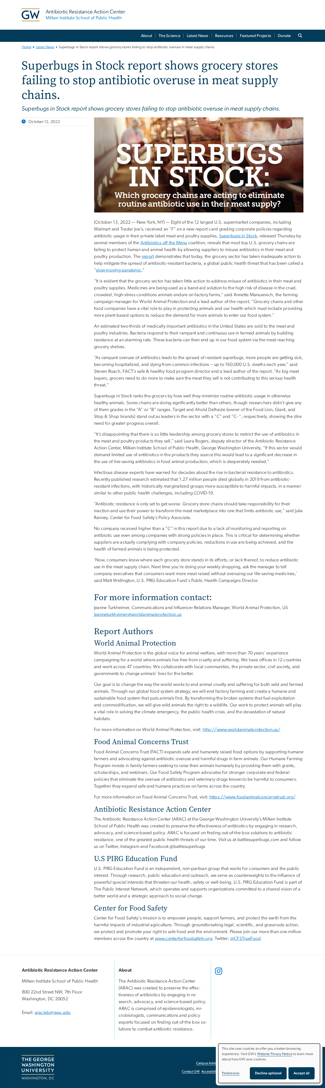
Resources (224, 36)
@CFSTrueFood (245, 938)
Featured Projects (255, 36)
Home (26, 47)
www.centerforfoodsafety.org (184, 938)
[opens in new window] (219, 975)
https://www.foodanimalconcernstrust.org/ (252, 797)
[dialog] (269, 1063)
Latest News (197, 36)
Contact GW (191, 1071)
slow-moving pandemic (118, 270)
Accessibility (210, 1071)
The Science (169, 36)
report (148, 256)
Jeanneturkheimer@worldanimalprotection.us (138, 614)
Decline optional (268, 1073)
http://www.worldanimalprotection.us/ (241, 729)
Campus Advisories (210, 1063)
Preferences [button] (231, 1073)
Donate (284, 36)
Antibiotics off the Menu (163, 243)
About (146, 36)
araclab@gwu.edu (53, 1012)
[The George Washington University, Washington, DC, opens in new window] (38, 1067)
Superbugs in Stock (238, 236)
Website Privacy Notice (274, 1054)
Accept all (302, 1073)
